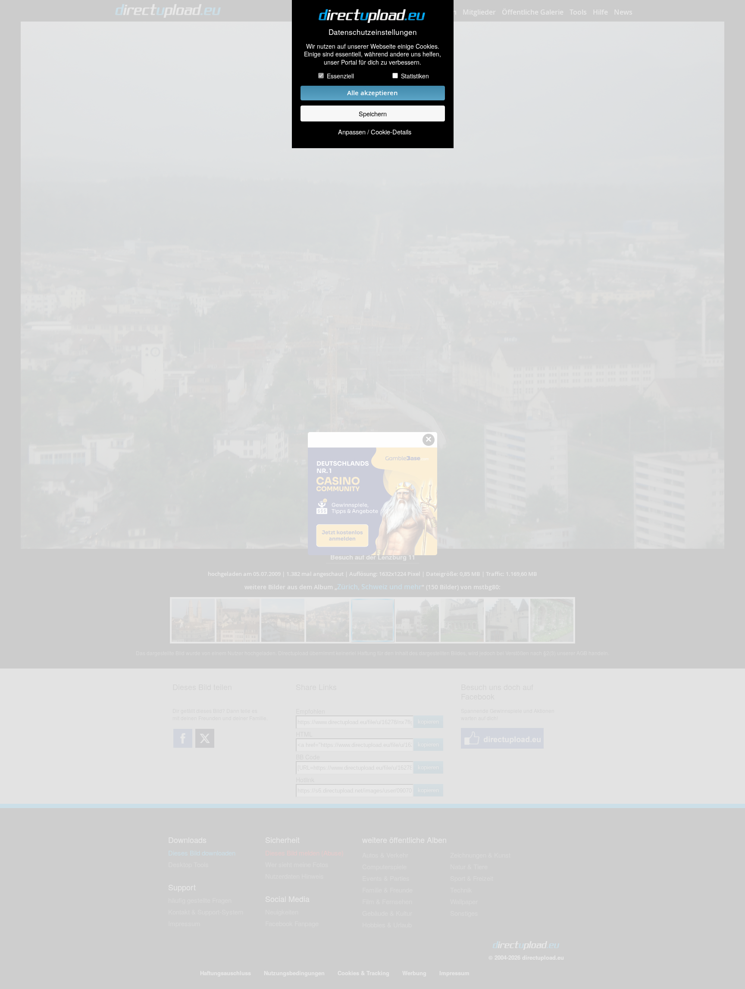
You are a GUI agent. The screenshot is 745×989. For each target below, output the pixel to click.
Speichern (373, 113)
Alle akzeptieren (372, 93)
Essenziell (340, 76)
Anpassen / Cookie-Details (374, 131)
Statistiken (415, 76)
